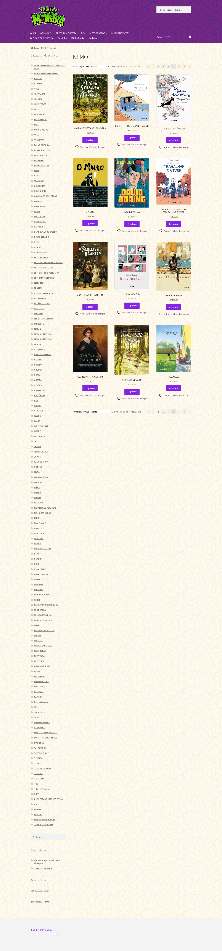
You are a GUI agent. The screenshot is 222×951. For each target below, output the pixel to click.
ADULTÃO (38, 99)
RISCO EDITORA (41, 681)
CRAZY (37, 211)
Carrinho (62, 38)
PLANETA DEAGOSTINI (44, 630)
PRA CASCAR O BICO (43, 645)
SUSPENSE (39, 742)
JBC (36, 441)
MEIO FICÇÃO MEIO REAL (45, 507)
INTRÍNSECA (39, 436)
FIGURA (37, 344)
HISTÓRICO (39, 395)
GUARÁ (37, 375)
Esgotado (90, 140)
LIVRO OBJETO (41, 477)
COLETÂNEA (39, 186)
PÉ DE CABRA (40, 610)
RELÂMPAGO (39, 676)
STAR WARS (39, 727)
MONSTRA (38, 538)
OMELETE (38, 579)
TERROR (38, 763)
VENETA (37, 809)
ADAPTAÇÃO (39, 94)
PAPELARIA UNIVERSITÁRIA (46, 605)
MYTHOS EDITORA (42, 548)
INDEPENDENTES (120, 33)
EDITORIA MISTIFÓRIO (44, 278)
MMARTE (38, 528)
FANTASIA (38, 313)
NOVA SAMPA (40, 569)
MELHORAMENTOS (42, 513)
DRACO (37, 247)
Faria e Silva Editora (43, 318)
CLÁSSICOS (39, 180)
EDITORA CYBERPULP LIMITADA (48, 262)
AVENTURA (39, 140)
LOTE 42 (38, 482)
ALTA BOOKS (40, 114)
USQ (36, 804)
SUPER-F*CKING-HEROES (45, 732)
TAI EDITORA (40, 748)
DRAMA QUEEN (40, 252)
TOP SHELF (39, 778)
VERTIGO (38, 814)
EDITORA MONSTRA (66, 33)
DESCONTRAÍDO (41, 237)
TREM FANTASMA (42, 788)
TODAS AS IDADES (42, 768)
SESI (36, 707)
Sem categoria (41, 702)
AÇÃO (36, 88)
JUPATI (37, 456)
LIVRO (37, 472)
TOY (83, 33)
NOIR (36, 564)
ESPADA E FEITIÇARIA (43, 293)
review (46, 891)
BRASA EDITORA (41, 165)
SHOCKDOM (39, 712)
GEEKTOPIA (39, 349)
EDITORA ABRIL (41, 257)
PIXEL (36, 625)
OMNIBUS (38, 584)
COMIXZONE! (40, 191)
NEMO (44, 48)
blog (32, 891)
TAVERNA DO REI (41, 753)
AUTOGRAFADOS (98, 33)
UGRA (36, 794)
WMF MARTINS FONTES (44, 819)
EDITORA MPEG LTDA (43, 267)
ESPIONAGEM (40, 298)
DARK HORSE (40, 221)
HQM (36, 400)
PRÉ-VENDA (39, 656)
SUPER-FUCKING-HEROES (45, 737)
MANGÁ (37, 492)
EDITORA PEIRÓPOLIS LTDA (46, 272)
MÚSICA (37, 543)
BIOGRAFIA (39, 160)
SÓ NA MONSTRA (42, 722)
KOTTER (38, 467)
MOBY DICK (39, 533)
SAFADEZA (38, 691)
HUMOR (37, 405)
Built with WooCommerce (44, 933)
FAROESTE (39, 323)
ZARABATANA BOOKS (43, 824)
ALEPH (37, 109)
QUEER (37, 671)
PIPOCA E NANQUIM (43, 620)
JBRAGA (37, 446)
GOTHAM (38, 364)
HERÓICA (38, 385)
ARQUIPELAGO (40, 119)
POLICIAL (38, 640)
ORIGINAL (38, 589)
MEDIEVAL (38, 502)
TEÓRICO (38, 758)
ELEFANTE (38, 283)
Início (36, 48)
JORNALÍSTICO (41, 451)
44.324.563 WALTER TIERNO (46, 73)
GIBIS (33, 33)
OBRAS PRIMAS (41, 574)
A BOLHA (38, 78)
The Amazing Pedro (43, 868)
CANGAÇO (38, 175)
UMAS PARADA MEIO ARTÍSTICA (48, 799)
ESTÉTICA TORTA (42, 303)
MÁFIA (37, 487)
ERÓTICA (38, 288)
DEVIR (37, 242)
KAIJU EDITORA (41, 461)
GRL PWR (38, 369)
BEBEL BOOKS (40, 155)
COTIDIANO (39, 206)
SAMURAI (38, 696)
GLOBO (37, 359)
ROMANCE (38, 686)
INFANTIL (38, 431)
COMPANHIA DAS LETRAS (45, 196)
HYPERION (38, 410)
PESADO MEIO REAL (43, 615)
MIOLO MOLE (40, 523)
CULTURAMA (39, 216)
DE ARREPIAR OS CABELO (45, 231)
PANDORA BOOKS (42, 594)
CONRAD (38, 201)
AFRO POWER (40, 104)
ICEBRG (37, 415)
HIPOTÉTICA (40, 390)
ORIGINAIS (45, 33)
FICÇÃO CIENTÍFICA (43, 334)
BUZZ (36, 170)
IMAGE (37, 421)
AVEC (36, 134)
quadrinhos (39, 891)
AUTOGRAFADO (41, 129)
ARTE (36, 124)
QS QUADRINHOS (42, 666)
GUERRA (38, 380)
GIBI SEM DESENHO (42, 354)
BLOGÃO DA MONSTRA (42, 38)
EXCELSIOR (39, 308)
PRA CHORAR (40, 651)
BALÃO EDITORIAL (42, 145)
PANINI (37, 599)
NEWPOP (38, 559)
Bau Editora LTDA (42, 150)
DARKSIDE (38, 226)
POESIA (37, 635)
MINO (36, 518)
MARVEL (37, 497)
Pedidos (93, 38)
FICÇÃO (37, 329)
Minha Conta (77, 38)
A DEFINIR (38, 83)
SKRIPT (37, 717)
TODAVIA (38, 773)
